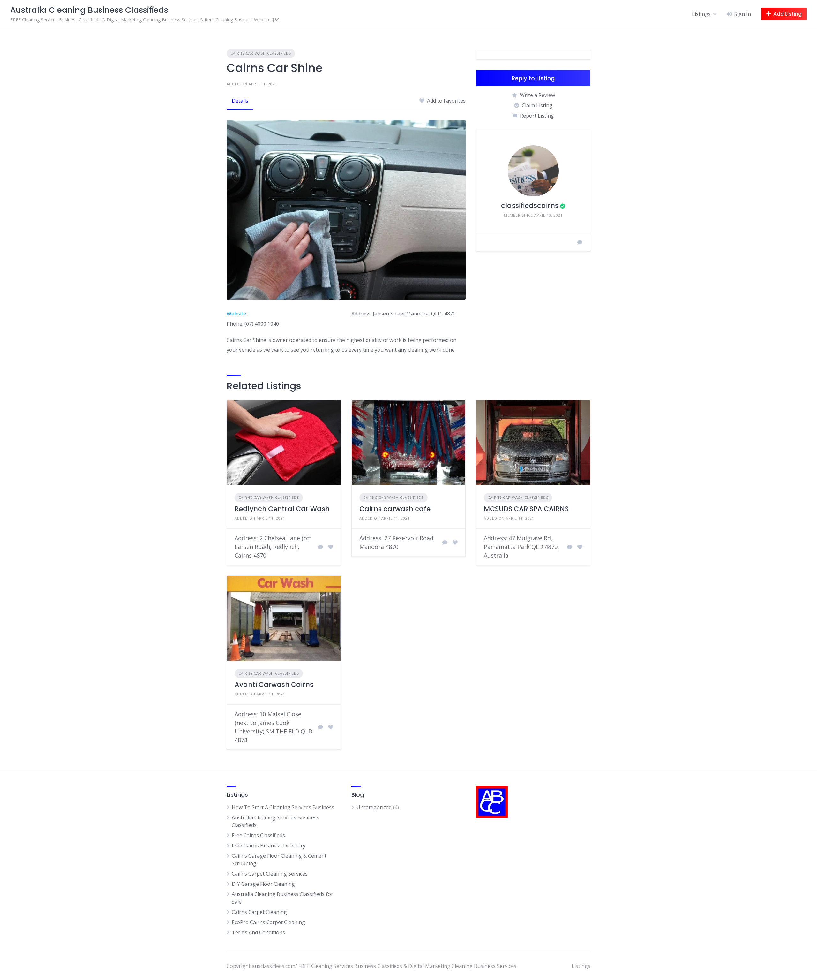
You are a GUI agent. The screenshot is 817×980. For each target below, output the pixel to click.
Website (236, 313)
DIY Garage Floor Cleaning (263, 883)
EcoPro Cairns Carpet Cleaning (268, 922)
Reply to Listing (533, 78)
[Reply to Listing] (320, 547)
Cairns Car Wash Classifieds (260, 53)
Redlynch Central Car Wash (282, 508)
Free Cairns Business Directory (268, 845)
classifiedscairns (529, 205)
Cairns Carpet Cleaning (259, 911)
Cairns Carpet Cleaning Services (270, 873)
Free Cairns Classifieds (258, 835)
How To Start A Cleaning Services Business (283, 807)
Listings (701, 14)
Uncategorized (374, 807)
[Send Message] (579, 242)
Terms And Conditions (258, 932)
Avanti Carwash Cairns (274, 684)
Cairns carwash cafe (395, 508)
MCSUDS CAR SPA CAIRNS (526, 508)
